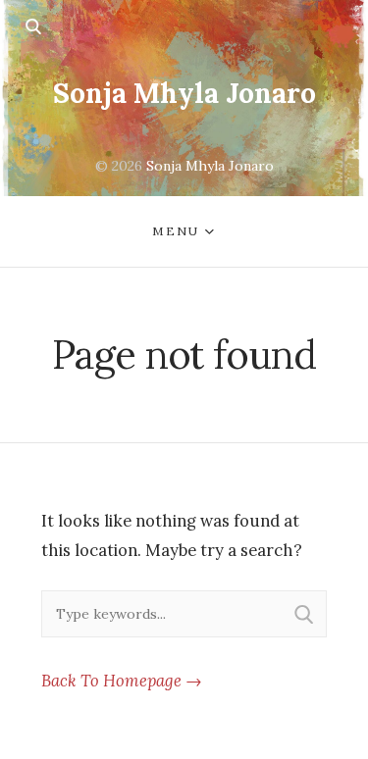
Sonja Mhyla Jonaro (184, 93)
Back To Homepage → (121, 680)
